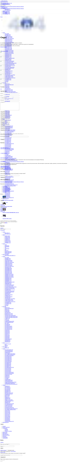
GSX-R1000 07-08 (8, 135)
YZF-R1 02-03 (7, 411)
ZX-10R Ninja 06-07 (8, 326)
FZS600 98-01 (7, 171)
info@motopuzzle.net (4, 1)
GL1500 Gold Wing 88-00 (9, 61)
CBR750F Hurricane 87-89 (9, 58)
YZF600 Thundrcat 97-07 (9, 197)
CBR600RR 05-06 (8, 55)
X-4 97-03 (6, 304)
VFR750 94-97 (7, 293)
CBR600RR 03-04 (8, 54)
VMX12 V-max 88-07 (9, 399)
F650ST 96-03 (7, 13)
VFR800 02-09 (7, 295)
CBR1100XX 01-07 (8, 47)
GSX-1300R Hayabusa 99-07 (10, 130)
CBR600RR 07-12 (8, 56)
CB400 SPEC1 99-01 (8, 37)
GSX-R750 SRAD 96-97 (9, 372)
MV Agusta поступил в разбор (7, 206)
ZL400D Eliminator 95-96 (9, 321)
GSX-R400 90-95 (8, 138)
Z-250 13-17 (7, 319)
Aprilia (4, 8)
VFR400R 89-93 (8, 292)
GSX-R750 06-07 (8, 146)
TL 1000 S (7, 154)
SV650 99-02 (7, 377)
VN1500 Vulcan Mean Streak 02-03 (11, 92)
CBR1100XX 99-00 (8, 49)
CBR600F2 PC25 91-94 (9, 50)
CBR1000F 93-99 (8, 267)
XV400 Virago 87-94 (8, 405)
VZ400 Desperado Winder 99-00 (10, 158)
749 (5, 247)
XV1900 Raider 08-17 (9, 180)
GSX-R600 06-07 (8, 141)
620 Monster (7, 245)
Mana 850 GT (7, 9)
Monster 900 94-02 (8, 252)
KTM (4, 119)
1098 (6, 244)
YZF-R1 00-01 (7, 410)
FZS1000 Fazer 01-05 (8, 170)
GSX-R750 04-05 (8, 145)
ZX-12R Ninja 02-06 (8, 329)
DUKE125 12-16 (8, 343)
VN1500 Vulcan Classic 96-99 (10, 91)
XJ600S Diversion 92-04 (9, 176)
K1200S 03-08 (7, 237)
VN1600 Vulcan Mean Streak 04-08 (11, 317)
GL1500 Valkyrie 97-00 (9, 62)
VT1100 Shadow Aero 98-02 (10, 74)
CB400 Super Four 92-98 (9, 38)
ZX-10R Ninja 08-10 (8, 327)
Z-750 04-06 (7, 96)
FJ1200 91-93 (7, 162)
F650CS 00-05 (7, 12)
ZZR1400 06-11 (7, 117)
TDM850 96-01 (7, 397)
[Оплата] (0, 223)
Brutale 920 (7, 347)
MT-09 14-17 (7, 396)
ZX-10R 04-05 (7, 324)
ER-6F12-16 (7, 309)
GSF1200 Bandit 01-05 (9, 349)
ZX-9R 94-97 (7, 113)
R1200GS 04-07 (8, 240)
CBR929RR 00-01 (8, 59)
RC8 (5, 344)
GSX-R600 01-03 (8, 139)
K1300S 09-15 (7, 239)
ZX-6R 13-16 (7, 111)
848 (5, 249)
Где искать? (2, 6)
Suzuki (4, 124)
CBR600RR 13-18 (8, 57)
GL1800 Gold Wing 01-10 (9, 64)
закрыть (1, 442)
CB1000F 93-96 (7, 34)
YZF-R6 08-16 (7, 195)
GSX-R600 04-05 (8, 140)
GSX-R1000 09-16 (8, 360)
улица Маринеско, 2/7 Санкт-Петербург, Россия (5, 148)
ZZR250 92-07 (7, 341)
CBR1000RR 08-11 (8, 270)
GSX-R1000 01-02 (8, 132)
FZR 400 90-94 (7, 389)
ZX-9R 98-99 (7, 337)
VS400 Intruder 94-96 (8, 156)
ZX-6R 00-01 (7, 330)
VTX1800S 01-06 (8, 303)
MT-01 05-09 (7, 172)
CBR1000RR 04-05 (8, 268)
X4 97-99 (6, 305)
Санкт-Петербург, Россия (5, 167)
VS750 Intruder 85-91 (8, 157)
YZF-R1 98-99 (7, 192)
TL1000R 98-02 (7, 155)
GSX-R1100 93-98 (8, 137)
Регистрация (13, 451)
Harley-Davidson (6, 254)
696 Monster (7, 246)
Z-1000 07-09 (7, 94)
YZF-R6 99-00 (7, 196)
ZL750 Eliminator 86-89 (9, 322)
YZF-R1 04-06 (7, 412)
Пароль (2, 446)
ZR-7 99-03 (7, 99)
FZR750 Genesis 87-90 (9, 392)
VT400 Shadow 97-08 (9, 75)
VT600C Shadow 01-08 (9, 76)
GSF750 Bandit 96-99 (9, 351)
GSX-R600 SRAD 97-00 (9, 143)
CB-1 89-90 (7, 33)
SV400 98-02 (7, 151)
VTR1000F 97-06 (8, 302)
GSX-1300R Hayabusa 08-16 (10, 353)
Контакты (4, 191)
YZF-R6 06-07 (7, 194)
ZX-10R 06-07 (7, 101)
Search (2, 200)
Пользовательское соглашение (8, 190)
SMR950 (6, 345)
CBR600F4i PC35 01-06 (9, 53)
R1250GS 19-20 (8, 241)
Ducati (4, 243)
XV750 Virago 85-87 (8, 182)
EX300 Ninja (7, 87)
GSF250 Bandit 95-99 (9, 126)
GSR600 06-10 (7, 128)
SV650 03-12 (7, 152)
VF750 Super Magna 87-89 (9, 290)
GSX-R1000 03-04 (8, 357)
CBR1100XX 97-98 (8, 48)
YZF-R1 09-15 (7, 191)
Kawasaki (4, 306)
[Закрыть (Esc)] (0, 460)
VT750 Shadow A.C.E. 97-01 (10, 77)
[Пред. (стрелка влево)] (0, 461)
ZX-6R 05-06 (7, 332)
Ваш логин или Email (4, 444)
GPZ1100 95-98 (7, 88)
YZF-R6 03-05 (7, 193)
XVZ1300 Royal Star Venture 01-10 (11, 184)
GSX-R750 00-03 (8, 144)
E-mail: (1, 455)
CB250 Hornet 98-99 (8, 36)
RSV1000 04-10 (8, 10)
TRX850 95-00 (7, 398)
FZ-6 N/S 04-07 (7, 165)
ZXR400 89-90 (7, 339)
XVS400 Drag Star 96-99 (9, 183)
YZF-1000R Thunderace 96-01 (10, 185)
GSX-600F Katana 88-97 (9, 131)
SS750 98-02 (7, 253)
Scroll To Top (2, 452)
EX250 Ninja (7, 310)
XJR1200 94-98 (7, 177)
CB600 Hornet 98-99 (8, 41)
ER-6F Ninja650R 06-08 (9, 84)
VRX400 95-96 (7, 297)
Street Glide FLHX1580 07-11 (10, 255)
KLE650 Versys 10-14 (9, 89)
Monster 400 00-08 (8, 251)
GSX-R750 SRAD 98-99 (9, 149)
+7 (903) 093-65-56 (3, 153)
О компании (5, 186)
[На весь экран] (3, 460)
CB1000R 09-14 (8, 35)
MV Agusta (5, 346)
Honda (4, 32)
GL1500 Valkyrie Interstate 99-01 (10, 63)
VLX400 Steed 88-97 (8, 72)
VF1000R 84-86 (8, 289)
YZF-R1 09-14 (7, 414)
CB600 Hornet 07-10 (8, 40)
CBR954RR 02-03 (8, 60)
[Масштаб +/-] (4, 460)
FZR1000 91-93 (7, 391)
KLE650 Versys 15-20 (9, 90)
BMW (4, 234)
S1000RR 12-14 (7, 242)
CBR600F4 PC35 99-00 (9, 52)
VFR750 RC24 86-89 (8, 70)
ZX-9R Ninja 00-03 (8, 115)
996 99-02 (6, 250)
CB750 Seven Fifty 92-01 (9, 266)
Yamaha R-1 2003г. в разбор (7, 218)
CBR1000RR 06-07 (8, 269)
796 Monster (7, 248)
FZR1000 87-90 (7, 390)
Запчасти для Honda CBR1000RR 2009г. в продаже (11, 212)
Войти (2, 448)
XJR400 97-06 (7, 178)
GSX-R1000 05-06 (8, 358)
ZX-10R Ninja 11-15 (8, 328)
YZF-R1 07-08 (7, 413)
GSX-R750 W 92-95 (8, 150)
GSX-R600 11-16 (8, 142)
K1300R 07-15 (7, 238)
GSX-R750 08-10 (8, 371)
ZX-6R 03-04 (7, 331)
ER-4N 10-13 (7, 307)
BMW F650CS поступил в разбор (8, 200)
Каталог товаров (3, 46)
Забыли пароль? (3, 450)
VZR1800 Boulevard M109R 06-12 (11, 160)
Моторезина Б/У (6, 422)
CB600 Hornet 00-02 (8, 39)
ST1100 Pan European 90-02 (10, 65)
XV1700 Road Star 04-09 (9, 403)
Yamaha (4, 385)
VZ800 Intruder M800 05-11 (10, 383)
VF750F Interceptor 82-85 (9, 291)
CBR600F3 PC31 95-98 (9, 51)
